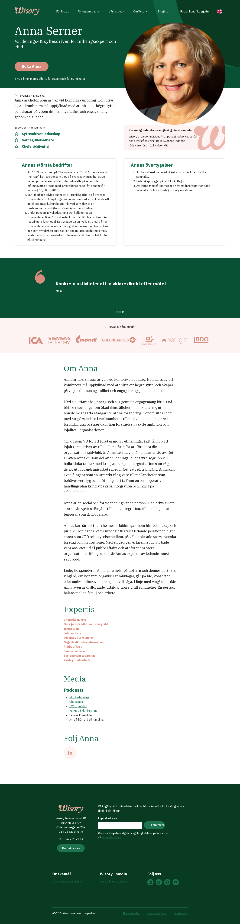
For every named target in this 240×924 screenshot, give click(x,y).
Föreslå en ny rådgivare (67, 881)
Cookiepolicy (181, 913)
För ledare (62, 11)
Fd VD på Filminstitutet (84, 710)
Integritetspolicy (111, 837)
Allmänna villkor (131, 913)
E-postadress (107, 818)
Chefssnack (76, 701)
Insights (163, 11)
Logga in (203, 11)
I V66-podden (78, 706)
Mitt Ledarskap (79, 697)
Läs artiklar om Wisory (114, 881)
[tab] (117, 312)
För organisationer (89, 11)
